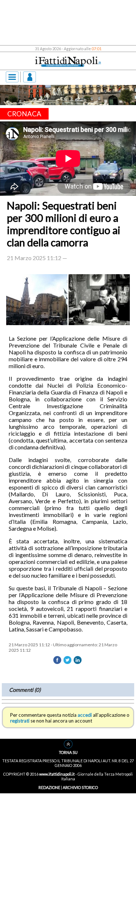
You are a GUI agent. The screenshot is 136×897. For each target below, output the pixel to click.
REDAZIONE (49, 787)
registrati (19, 721)
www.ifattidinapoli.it (57, 774)
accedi (85, 715)
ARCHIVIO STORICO (80, 787)
